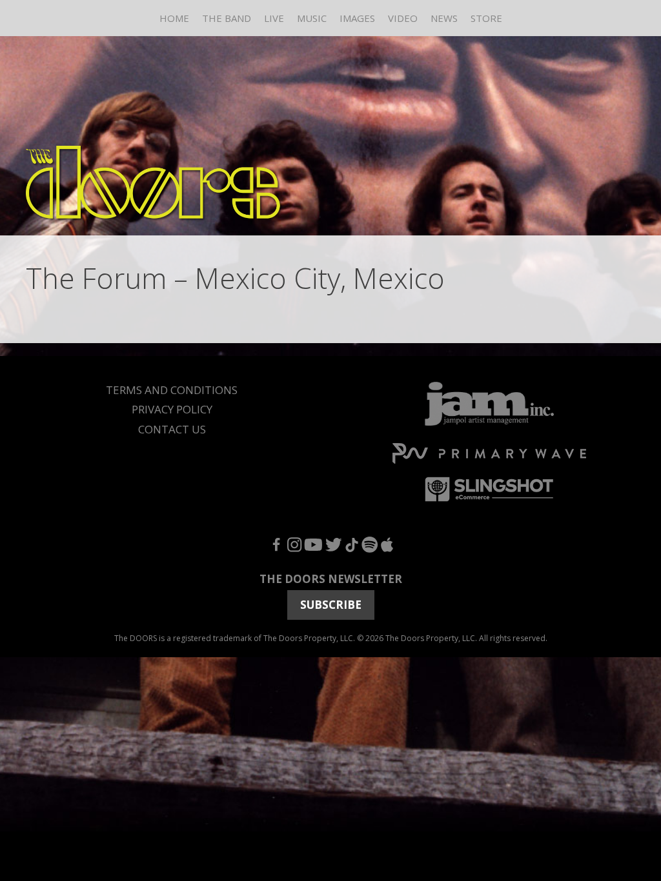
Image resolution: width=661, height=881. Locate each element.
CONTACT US (172, 429)
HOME (174, 18)
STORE (486, 18)
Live (274, 18)
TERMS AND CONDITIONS (172, 389)
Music (312, 18)
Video (403, 18)
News (444, 18)
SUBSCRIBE (330, 604)
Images (357, 18)
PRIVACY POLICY (172, 409)
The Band (226, 18)
